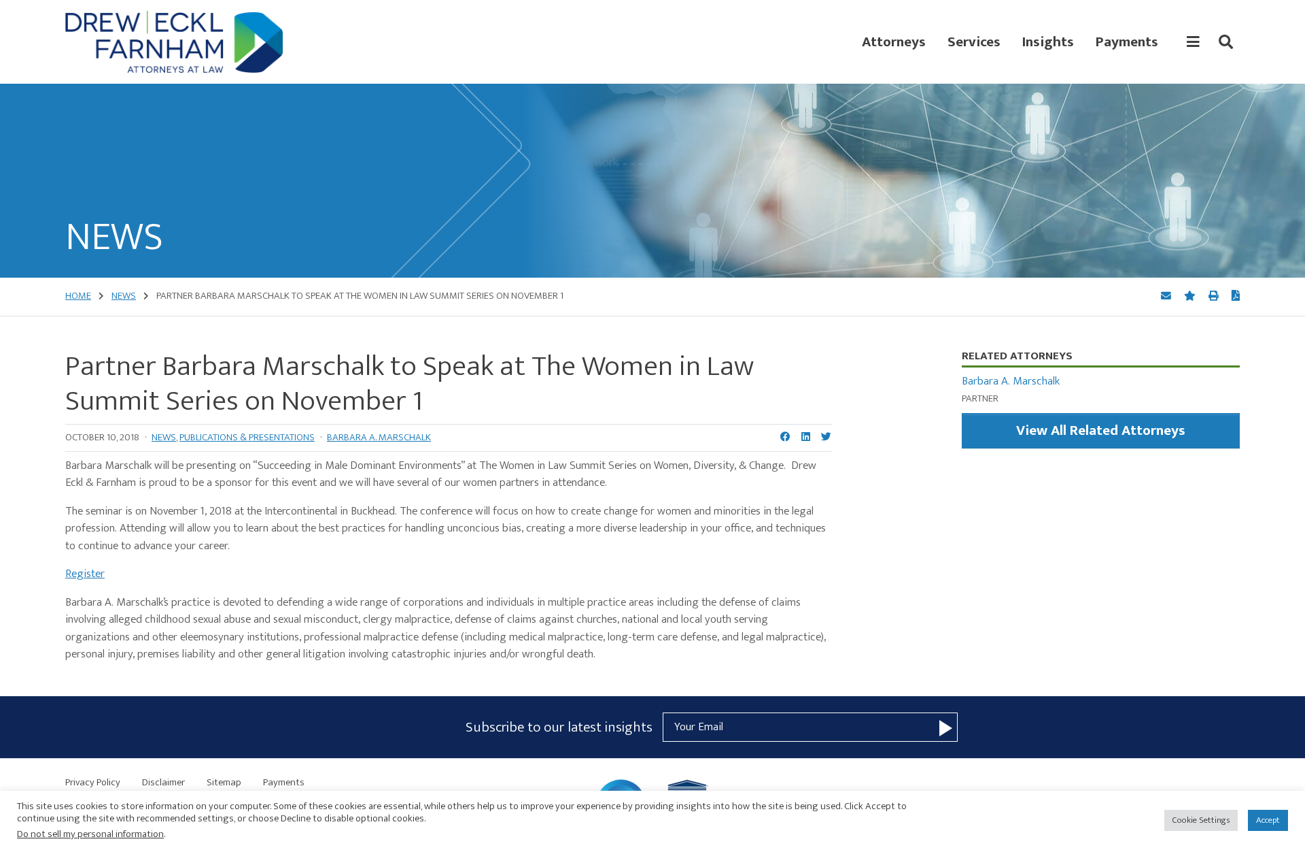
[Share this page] (1167, 296)
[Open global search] (1226, 42)
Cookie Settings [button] (1201, 820)
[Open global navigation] (1193, 42)
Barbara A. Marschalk (379, 437)
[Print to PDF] (1236, 297)
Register (85, 573)
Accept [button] (1268, 820)
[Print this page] (1214, 296)
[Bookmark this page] (1191, 296)
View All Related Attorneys (1100, 430)
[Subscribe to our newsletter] (946, 727)
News (164, 437)
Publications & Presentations (247, 437)
